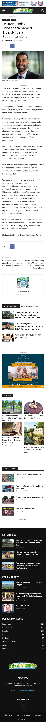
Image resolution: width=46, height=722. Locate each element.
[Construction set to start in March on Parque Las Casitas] (12, 407)
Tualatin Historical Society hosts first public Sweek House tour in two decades (27, 315)
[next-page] (7, 346)
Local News (12, 16)
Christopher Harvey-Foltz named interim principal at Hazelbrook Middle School (12, 263)
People (13, 20)
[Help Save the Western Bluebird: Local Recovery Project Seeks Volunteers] (12, 429)
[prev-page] (3, 346)
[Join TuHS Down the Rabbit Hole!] (8, 478)
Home (4, 16)
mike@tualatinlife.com (28, 690)
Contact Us (37, 715)
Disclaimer (8, 715)
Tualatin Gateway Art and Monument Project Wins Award (34, 449)
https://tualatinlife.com (23, 295)
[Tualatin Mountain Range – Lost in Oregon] (8, 585)
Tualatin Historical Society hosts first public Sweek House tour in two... (29, 542)
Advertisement (26, 715)
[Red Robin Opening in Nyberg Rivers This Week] (8, 488)
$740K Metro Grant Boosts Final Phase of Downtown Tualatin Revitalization (28, 565)
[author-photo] (23, 288)
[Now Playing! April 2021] (8, 511)
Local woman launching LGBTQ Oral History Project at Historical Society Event (34, 264)
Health (27, 413)
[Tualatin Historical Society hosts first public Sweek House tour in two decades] (8, 315)
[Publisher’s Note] (8, 608)
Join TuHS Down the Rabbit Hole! (29, 475)
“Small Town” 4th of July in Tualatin (30, 497)
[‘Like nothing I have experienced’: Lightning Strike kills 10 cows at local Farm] (8, 326)
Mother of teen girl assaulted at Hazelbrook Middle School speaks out (29, 596)
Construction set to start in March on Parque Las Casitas (12, 418)
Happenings (6, 434)
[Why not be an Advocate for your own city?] (8, 338)
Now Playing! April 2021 (25, 508)
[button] (4, 10)
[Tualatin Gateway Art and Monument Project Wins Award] (34, 433)
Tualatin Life (8, 40)
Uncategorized (29, 444)
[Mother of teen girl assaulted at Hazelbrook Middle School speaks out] (8, 596)
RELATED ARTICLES (11, 306)
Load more (22, 520)
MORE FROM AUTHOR (29, 306)
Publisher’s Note (22, 605)
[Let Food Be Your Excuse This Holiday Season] (34, 407)
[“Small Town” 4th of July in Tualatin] (8, 500)
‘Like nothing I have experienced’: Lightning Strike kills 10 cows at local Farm (29, 326)
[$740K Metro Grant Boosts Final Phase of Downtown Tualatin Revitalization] (8, 566)
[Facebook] (12, 46)
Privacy (17, 715)
